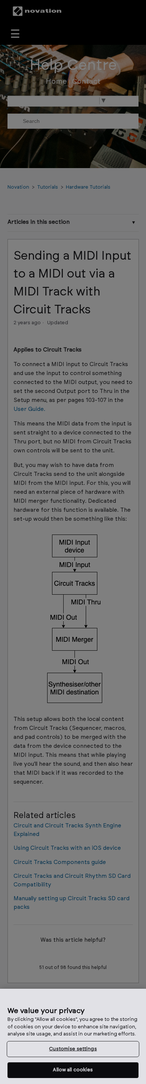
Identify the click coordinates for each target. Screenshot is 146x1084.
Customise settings (73, 1049)
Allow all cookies (73, 1070)
